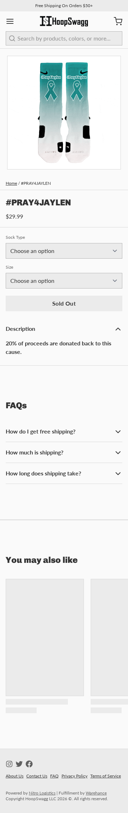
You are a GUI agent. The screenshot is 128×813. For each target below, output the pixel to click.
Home (11, 183)
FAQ (54, 776)
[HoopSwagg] (64, 21)
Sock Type (15, 237)
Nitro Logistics (42, 793)
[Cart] (115, 21)
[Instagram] (9, 764)
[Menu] (13, 21)
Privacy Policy (74, 776)
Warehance (96, 793)
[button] (64, 303)
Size (9, 267)
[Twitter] (19, 764)
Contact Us (36, 776)
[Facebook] (29, 764)
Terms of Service (105, 776)
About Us (14, 776)
